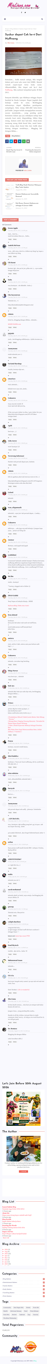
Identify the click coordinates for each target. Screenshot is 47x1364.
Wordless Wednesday (9, 1318)
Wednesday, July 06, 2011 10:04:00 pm (19, 775)
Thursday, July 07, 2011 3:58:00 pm (18, 844)
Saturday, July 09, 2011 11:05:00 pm (18, 924)
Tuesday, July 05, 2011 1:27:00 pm (17, 248)
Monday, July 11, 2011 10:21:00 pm (18, 978)
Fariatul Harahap (14, 364)
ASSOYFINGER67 (14, 859)
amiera (11, 638)
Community (7, 1307)
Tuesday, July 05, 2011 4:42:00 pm (17, 525)
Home (7, 29)
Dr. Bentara (12, 1029)
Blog (35, 1361)
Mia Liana (10, 43)
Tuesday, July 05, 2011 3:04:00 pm (17, 428)
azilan (10, 842)
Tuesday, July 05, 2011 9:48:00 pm (17, 673)
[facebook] (21, 13)
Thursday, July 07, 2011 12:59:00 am (18, 806)
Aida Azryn (12, 441)
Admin (10, 314)
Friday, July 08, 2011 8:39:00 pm (17, 861)
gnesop (11, 907)
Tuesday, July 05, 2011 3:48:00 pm (17, 473)
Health (5, 1311)
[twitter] (25, 13)
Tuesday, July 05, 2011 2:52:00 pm (17, 381)
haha (10, 280)
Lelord (10, 492)
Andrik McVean (14, 245)
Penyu (10, 741)
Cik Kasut (11, 263)
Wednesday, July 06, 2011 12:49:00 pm (19, 705)
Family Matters (23, 1286)
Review (14, 1315)
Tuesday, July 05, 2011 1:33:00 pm (17, 265)
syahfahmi (12, 555)
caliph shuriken (14, 922)
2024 (6, 1264)
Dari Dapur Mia (18, 1307)
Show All (6, 1238)
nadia (10, 874)
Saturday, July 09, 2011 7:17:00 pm (18, 909)
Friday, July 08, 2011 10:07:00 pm (17, 877)
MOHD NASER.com (14, 324)
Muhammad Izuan (15, 960)
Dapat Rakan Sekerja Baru (11, 1221)
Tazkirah (22, 1315)
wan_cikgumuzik (15, 507)
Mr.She (10, 576)
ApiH (10, 426)
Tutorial (35, 1315)
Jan (6, 1262)
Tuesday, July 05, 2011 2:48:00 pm (17, 366)
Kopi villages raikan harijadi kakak (14, 1234)
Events (28, 1307)
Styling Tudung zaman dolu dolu (13, 1228)
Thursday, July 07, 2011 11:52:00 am (18, 821)
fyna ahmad (12, 615)
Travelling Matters (23, 1293)
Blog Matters (14, 29)
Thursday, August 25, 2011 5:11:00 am (19, 1031)
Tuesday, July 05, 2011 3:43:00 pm (17, 458)
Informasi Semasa (15, 1311)
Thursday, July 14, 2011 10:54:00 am (18, 1001)
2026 (6, 1250)
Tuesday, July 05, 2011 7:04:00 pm (17, 617)
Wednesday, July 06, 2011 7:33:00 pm (18, 743)
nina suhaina (13, 773)
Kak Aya (11, 686)
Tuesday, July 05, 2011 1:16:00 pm (17, 230)
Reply (10, 239)
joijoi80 (11, 333)
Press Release (34, 1311)
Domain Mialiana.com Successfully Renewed (27, 195)
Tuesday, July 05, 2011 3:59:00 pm (17, 510)
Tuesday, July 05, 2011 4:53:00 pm (17, 542)
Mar (6, 1258)
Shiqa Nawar (13, 671)
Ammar (11, 540)
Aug (6, 1252)
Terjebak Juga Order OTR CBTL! (13, 1209)
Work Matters (23, 1296)
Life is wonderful (23, 990)
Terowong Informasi (16, 456)
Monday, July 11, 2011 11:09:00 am (18, 947)
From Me (36, 1307)
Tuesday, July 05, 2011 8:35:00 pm (17, 641)
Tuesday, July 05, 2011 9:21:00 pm (17, 658)
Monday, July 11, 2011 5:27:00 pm (17, 963)
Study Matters (23, 1289)
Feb (6, 1260)
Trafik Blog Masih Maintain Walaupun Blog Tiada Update (28, 186)
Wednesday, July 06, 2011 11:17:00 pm (19, 791)
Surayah (11, 788)
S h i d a (11, 976)
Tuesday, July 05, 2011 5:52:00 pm (17, 598)
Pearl (25, 1311)
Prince (10, 703)
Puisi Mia (6, 1315)
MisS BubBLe (13, 756)
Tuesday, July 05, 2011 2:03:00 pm (17, 336)
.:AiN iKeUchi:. (14, 819)
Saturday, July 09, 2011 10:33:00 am (18, 892)
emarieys (11, 379)
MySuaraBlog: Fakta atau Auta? (18, 606)
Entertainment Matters (23, 1282)
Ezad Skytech (13, 945)
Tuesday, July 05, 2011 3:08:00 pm (17, 443)
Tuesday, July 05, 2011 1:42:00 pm (17, 282)
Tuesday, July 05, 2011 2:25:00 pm (17, 351)
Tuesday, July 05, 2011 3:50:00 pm (17, 495)
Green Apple (13, 228)
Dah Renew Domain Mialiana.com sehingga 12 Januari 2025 (27, 204)
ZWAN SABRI (13, 596)
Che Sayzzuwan (14, 295)
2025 (6, 1254)
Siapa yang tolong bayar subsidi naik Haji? (17, 1215)
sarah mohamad (14, 890)
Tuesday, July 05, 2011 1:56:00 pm (17, 316)
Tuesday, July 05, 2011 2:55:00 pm (17, 400)
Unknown (12, 398)
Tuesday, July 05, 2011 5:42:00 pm (17, 579)
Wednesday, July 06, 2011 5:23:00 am (18, 688)
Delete (14, 239)
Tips (29, 1315)
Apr (6, 1256)
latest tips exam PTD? (23, 936)
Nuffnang (8, 90)
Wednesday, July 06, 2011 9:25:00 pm (18, 758)
